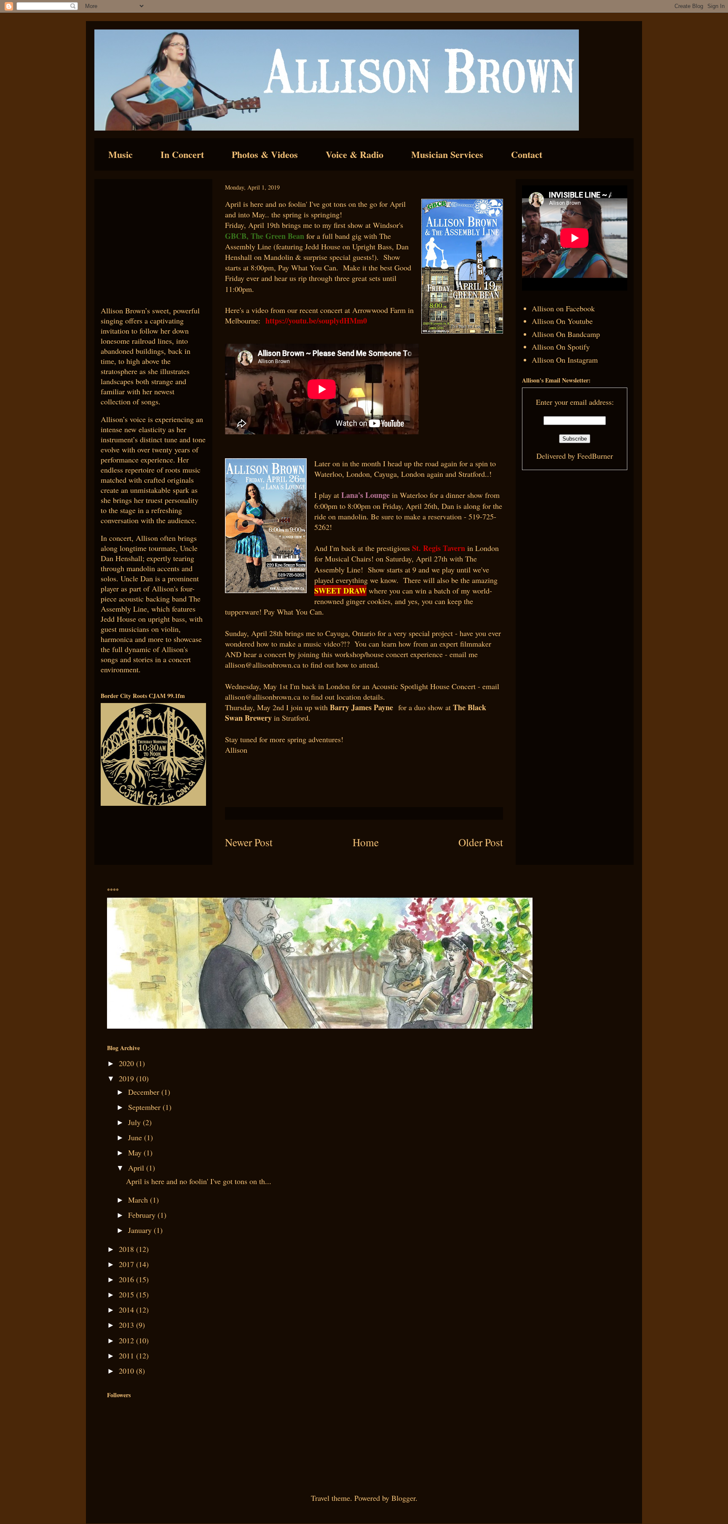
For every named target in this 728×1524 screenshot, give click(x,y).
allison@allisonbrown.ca (262, 665)
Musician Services (447, 154)
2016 (127, 1279)
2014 (127, 1310)
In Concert (182, 154)
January (141, 1230)
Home (366, 842)
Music (120, 154)
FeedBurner (595, 456)
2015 (127, 1294)
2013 (127, 1325)
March (139, 1200)
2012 (127, 1340)
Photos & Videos (265, 154)
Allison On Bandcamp (566, 334)
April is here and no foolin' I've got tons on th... (198, 1181)
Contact (526, 154)
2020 (127, 1063)
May (136, 1152)
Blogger (403, 1498)
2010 (127, 1371)
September (145, 1107)
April (137, 1168)
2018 (127, 1249)
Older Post (480, 842)
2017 (127, 1264)
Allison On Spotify (561, 347)
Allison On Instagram (565, 360)
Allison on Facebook (563, 308)
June (136, 1137)
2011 (127, 1355)
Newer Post (249, 842)
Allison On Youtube (562, 321)
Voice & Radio (354, 154)
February (143, 1215)
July (135, 1122)
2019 (127, 1078)
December (144, 1092)
